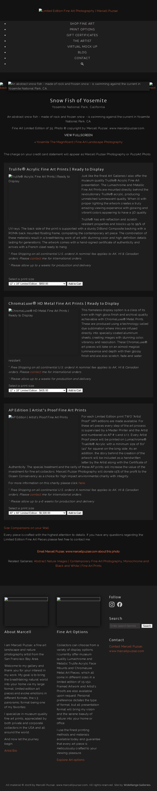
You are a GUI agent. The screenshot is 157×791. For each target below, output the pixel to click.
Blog (82, 52)
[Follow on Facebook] (120, 604)
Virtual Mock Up (82, 46)
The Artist (82, 41)
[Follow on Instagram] (112, 604)
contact (35, 258)
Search (147, 626)
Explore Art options (70, 760)
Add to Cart (75, 283)
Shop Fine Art (82, 23)
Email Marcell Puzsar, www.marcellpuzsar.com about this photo (78, 551)
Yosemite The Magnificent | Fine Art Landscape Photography (80, 142)
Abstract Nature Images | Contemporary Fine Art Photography (78, 561)
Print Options (82, 29)
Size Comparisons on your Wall (26, 528)
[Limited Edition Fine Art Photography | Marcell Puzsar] (78, 11)
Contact (82, 58)
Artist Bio (10, 750)
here (82, 483)
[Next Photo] (153, 87)
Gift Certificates (82, 35)
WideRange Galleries (137, 785)
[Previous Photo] (4, 87)
